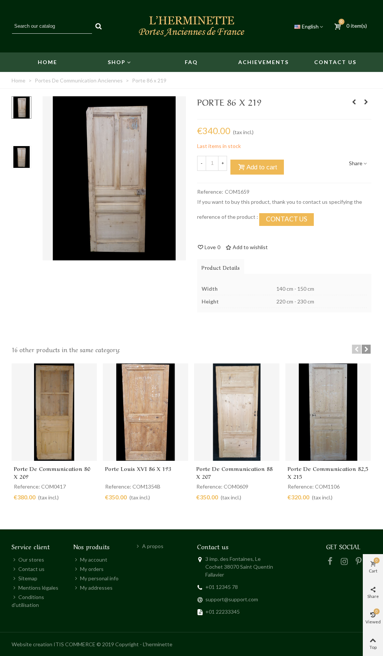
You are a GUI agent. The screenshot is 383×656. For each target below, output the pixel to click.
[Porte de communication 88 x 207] (236, 412)
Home (47, 62)
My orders (92, 569)
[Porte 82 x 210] (365, 102)
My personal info (99, 578)
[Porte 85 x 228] (353, 102)
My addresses (96, 587)
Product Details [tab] (221, 267)
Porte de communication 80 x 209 (52, 472)
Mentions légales (38, 587)
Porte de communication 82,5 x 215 (328, 472)
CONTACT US (286, 219)
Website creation (32, 644)
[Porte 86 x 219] (114, 256)
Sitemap (27, 578)
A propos (152, 546)
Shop (117, 62)
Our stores (31, 559)
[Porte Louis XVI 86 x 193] (145, 412)
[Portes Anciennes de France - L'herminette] (191, 26)
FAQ (191, 62)
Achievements (263, 62)
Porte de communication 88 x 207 (234, 472)
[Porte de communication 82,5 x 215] (328, 412)
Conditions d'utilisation (28, 601)
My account (93, 559)
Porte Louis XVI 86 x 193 (138, 468)
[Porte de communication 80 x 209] (54, 412)
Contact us (335, 62)
